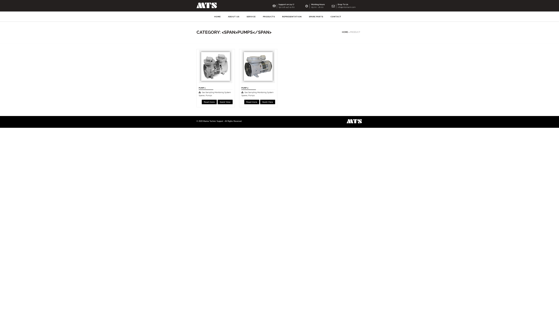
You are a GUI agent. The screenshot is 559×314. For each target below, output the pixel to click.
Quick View (205, 91)
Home (217, 17)
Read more (209, 102)
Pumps (209, 95)
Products (269, 17)
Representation (292, 17)
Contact (335, 17)
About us (233, 17)
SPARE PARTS (316, 17)
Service (251, 17)
